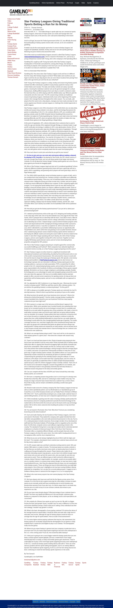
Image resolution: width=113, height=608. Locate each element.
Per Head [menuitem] (70, 3)
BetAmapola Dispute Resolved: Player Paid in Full (91, 122)
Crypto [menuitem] (77, 3)
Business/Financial (14, 58)
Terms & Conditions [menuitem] (51, 601)
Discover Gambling (14, 75)
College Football (13, 27)
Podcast (10, 23)
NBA (9, 35)
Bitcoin (10, 62)
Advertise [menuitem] (42, 601)
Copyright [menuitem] (72, 601)
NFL (9, 25)
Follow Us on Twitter (14, 19)
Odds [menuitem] (83, 3)
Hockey (10, 67)
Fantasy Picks (12, 46)
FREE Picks (11, 60)
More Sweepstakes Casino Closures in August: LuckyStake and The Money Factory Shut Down (92, 151)
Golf (9, 42)
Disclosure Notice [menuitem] (63, 601)
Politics (10, 65)
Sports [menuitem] (89, 3)
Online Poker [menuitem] (60, 3)
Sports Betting (12, 52)
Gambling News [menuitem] (34, 3)
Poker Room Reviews (14, 73)
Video (9, 21)
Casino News (12, 54)
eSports (10, 37)
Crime (9, 56)
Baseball (10, 71)
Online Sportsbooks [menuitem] (48, 3)
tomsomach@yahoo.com (32, 559)
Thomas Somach (13, 77)
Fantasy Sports (12, 44)
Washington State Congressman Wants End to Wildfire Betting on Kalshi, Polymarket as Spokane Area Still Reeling (92, 51)
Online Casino (12, 69)
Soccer (10, 29)
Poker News (11, 50)
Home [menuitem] (78, 601)
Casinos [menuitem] (96, 3)
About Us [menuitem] (35, 601)
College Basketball (13, 33)
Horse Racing (12, 40)
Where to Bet (12, 31)
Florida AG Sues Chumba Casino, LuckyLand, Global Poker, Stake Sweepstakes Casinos (92, 85)
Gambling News (13, 48)
